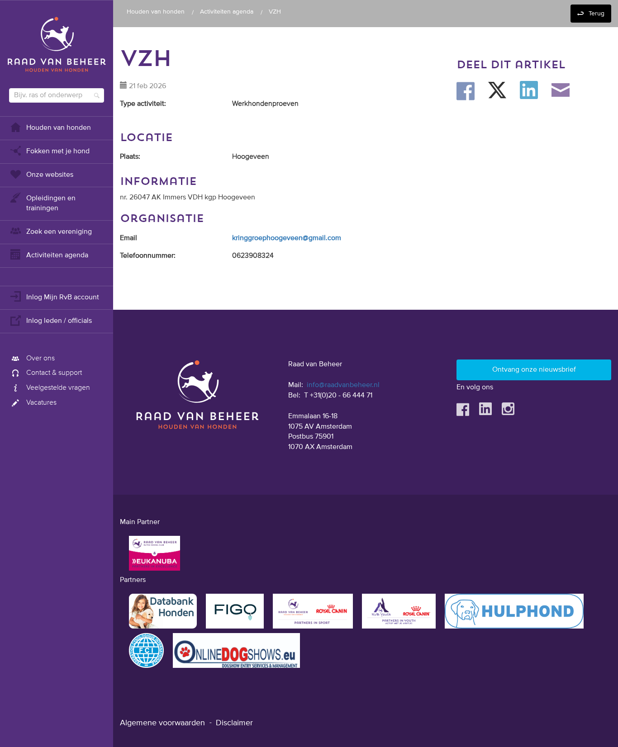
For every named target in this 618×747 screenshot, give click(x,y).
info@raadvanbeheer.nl (343, 385)
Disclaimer (234, 723)
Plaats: (130, 157)
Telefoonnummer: (148, 256)
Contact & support (54, 373)
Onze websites (49, 175)
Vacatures (41, 403)
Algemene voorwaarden (162, 723)
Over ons (40, 358)
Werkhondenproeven (265, 104)
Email (128, 238)
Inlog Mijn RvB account (62, 297)
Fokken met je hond (58, 151)
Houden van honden (58, 128)
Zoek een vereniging (59, 232)
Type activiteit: (143, 104)
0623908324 (253, 256)
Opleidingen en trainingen (51, 204)
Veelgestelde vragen (58, 388)
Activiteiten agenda (57, 255)
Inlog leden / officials (59, 321)
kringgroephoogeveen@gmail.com (286, 238)
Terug (596, 13)
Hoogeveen (250, 157)
